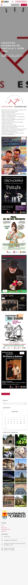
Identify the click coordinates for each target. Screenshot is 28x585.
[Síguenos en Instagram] (2, 550)
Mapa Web (3, 531)
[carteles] (14, 156)
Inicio (2, 526)
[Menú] (1, 4)
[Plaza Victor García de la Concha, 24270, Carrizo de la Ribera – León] (2, 544)
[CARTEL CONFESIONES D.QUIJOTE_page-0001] (14, 330)
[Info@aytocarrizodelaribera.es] (2, 540)
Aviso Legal (4, 527)
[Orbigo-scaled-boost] (8, 452)
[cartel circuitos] (14, 274)
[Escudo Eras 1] (21, 489)
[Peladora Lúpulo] (8, 501)
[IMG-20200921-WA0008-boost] (21, 440)
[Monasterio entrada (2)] (21, 501)
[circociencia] (14, 195)
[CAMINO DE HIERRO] (8, 489)
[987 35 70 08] (2, 537)
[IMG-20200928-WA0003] (8, 440)
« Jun (5, 428)
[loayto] (5, 1)
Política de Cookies (5, 529)
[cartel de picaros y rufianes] (14, 370)
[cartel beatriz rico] (14, 234)
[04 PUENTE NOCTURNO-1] (8, 477)
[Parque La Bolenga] (21, 477)
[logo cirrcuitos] (14, 101)
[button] (12, 1)
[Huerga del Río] (8, 464)
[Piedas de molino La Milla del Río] (21, 452)
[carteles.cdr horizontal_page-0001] (14, 302)
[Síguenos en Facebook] (2, 548)
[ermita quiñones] (21, 464)
